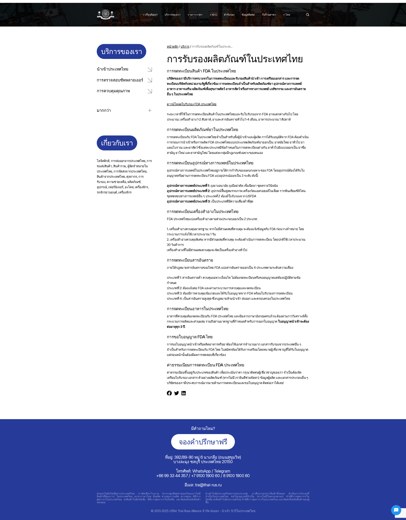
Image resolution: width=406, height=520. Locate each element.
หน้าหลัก (172, 46)
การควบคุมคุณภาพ (113, 91)
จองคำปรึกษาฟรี (203, 441)
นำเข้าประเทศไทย (112, 69)
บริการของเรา (172, 14)
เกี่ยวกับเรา (151, 14)
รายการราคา (195, 14)
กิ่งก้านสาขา (269, 14)
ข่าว (214, 14)
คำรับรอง (229, 14)
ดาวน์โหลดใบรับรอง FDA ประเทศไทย (191, 104)
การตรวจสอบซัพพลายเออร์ (120, 80)
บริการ (185, 46)
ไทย (288, 14)
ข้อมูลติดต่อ (248, 14)
